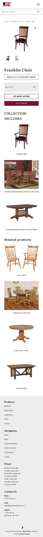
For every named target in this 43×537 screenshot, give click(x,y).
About (6, 439)
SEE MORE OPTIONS (21, 96)
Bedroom (7, 406)
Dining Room (8, 411)
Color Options (9, 452)
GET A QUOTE (21, 103)
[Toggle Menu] (38, 4)
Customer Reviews (10, 444)
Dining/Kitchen (14, 21)
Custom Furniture (10, 448)
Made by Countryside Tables (21, 77)
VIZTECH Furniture (25, 534)
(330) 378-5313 (10, 499)
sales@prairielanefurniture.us (14, 506)
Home (6, 21)
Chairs (22, 21)
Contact (7, 457)
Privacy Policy (26, 531)
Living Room (8, 415)
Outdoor (7, 424)
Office (6, 419)
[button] (35, 28)
